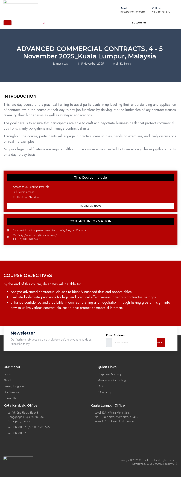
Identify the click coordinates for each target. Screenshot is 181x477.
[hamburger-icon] (7, 22)
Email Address (115, 335)
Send (161, 342)
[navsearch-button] (43, 22)
